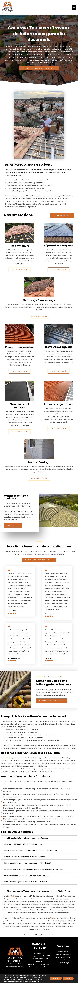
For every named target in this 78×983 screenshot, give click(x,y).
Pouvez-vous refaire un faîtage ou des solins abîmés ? (25, 857)
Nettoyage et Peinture (63, 957)
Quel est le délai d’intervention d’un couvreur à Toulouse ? (27, 876)
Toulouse (9, 758)
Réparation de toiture (63, 954)
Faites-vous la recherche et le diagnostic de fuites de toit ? (27, 863)
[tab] (39, 838)
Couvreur (60, 952)
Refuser (68, 978)
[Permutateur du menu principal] (74, 7)
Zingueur (66, 952)
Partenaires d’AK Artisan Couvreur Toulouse (39, 935)
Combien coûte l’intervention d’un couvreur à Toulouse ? (26, 838)
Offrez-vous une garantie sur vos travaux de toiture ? (25, 882)
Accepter (56, 978)
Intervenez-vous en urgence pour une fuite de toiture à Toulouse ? (30, 851)
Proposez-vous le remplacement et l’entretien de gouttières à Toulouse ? (33, 869)
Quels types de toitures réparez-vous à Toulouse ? (24, 844)
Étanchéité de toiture (63, 960)
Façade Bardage (63, 963)
